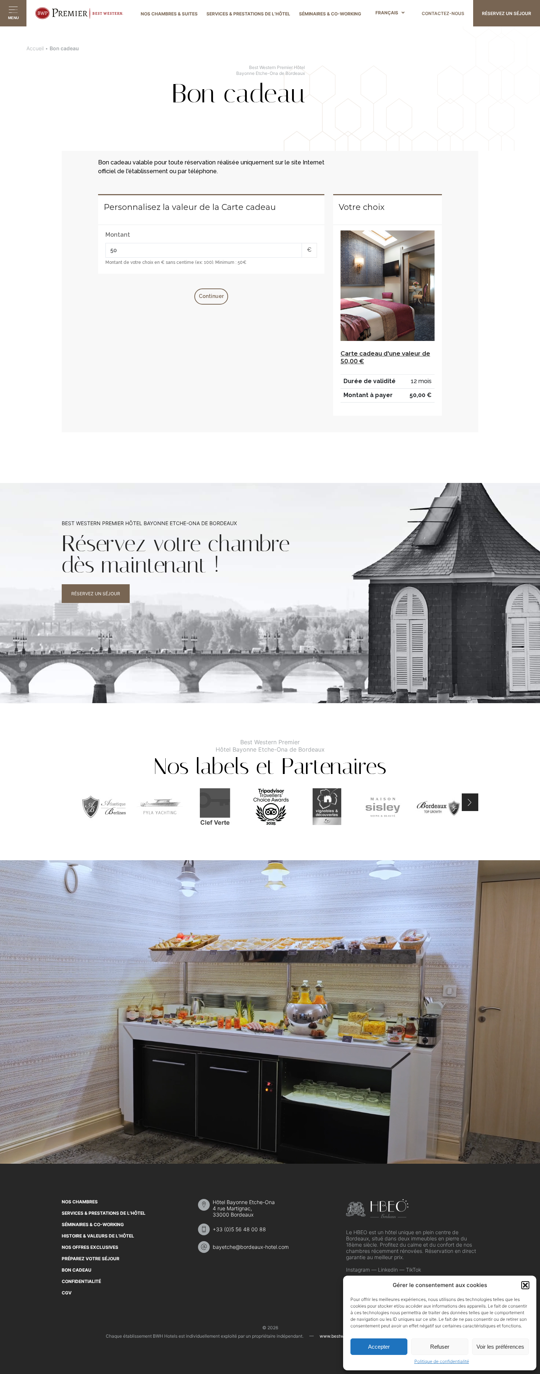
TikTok (413, 1269)
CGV (67, 1292)
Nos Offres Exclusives (90, 1247)
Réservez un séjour (95, 593)
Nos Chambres (80, 1201)
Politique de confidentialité (441, 1361)
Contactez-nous (443, 13)
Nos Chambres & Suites (169, 14)
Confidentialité (81, 1281)
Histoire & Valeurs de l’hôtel (98, 1236)
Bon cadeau (76, 1270)
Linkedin (388, 1269)
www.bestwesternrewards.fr (348, 1336)
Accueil (35, 48)
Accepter (379, 1347)
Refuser (439, 1347)
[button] (525, 1285)
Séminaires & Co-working (330, 14)
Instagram (358, 1269)
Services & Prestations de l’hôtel (248, 14)
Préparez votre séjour (90, 1258)
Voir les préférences (500, 1347)
